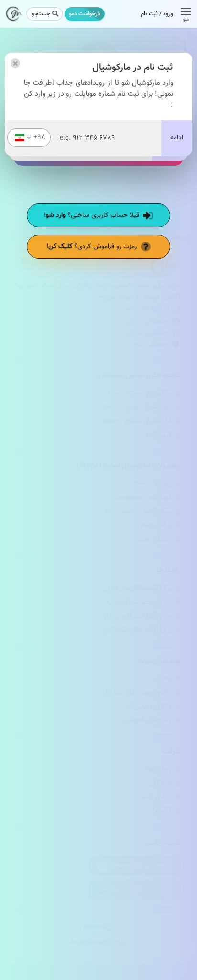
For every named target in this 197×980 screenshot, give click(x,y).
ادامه (176, 138)
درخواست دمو (84, 14)
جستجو (41, 14)
